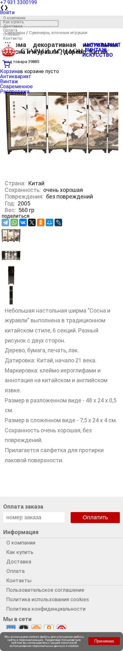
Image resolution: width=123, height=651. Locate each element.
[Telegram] (5, 222)
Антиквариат (15, 76)
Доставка (12, 26)
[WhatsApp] (14, 222)
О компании (14, 17)
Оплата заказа (23, 506)
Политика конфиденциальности (45, 609)
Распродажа (14, 92)
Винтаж (9, 81)
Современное (16, 86)
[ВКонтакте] (23, 222)
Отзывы (11, 34)
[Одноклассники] (40, 222)
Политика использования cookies (47, 599)
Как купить (13, 22)
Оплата (10, 30)
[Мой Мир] (49, 222)
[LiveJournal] (58, 222)
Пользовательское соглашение (45, 590)
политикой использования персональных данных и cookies (44, 644)
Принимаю (104, 641)
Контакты (12, 38)
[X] (32, 222)
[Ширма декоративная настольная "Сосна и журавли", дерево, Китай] (11, 243)
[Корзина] (61, 63)
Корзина (10, 71)
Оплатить (95, 517)
